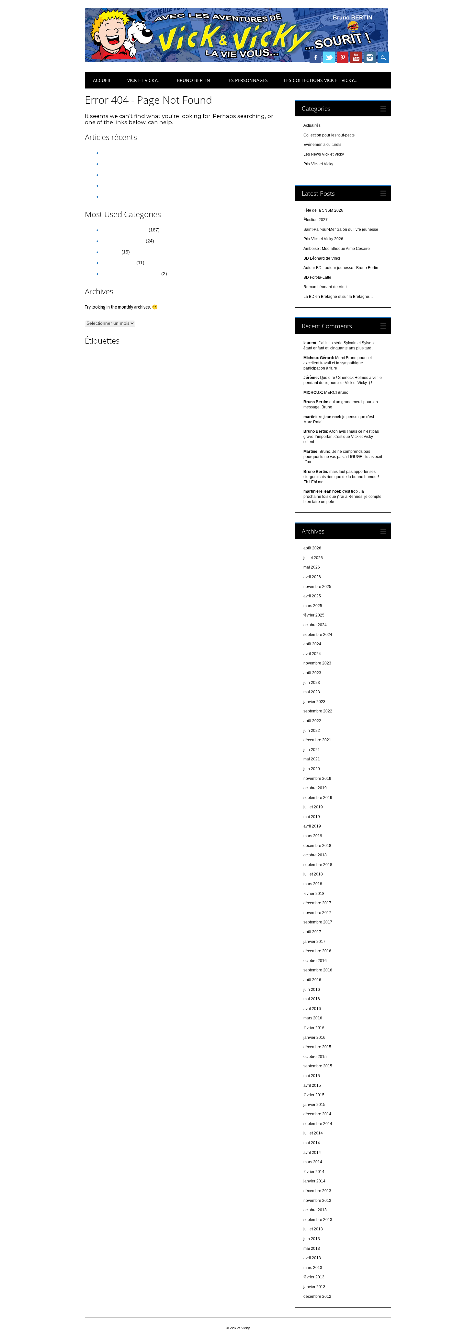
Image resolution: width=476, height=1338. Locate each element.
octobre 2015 (315, 1056)
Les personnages (247, 80)
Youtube (356, 57)
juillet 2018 (313, 874)
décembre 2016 (317, 951)
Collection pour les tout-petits (130, 273)
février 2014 (313, 1171)
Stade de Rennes (137, 430)
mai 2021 (311, 759)
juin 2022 (311, 730)
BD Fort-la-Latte (317, 277)
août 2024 (312, 644)
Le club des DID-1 (218, 405)
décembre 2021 (317, 740)
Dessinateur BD (108, 385)
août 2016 (312, 980)
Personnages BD (144, 414)
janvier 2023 (314, 701)
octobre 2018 (315, 855)
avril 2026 (312, 577)
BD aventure (186, 368)
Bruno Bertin (193, 80)
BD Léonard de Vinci (104, 377)
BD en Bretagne (216, 367)
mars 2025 (312, 606)
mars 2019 (312, 836)
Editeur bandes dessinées (159, 386)
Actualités (110, 251)
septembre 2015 (317, 1066)
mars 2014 (312, 1162)
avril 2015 (312, 1085)
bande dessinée (119, 365)
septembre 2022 (317, 711)
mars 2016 (312, 1018)
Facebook (315, 57)
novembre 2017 (317, 912)
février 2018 (313, 893)
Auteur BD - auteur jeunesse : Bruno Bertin (340, 267)
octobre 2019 (315, 788)
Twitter (329, 57)
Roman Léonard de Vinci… (327, 287)
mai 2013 (311, 1248)
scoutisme (237, 422)
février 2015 (313, 1095)
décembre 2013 (317, 1191)
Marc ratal (114, 413)
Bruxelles (212, 377)
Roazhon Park (240, 413)
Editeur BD (197, 386)
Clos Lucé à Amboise (243, 377)
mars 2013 (312, 1267)
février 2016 (313, 1028)
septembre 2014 (317, 1123)
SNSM (111, 430)
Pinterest (342, 57)
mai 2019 (311, 817)
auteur (145, 357)
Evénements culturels (122, 240)
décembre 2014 (317, 1114)
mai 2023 (311, 692)
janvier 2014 (314, 1181)
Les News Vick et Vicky (123, 229)
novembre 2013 (317, 1200)
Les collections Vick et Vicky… (320, 80)
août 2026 (312, 548)
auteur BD (176, 356)
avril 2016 (312, 1008)
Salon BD (176, 422)
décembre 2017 (317, 903)
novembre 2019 (317, 778)
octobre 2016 (315, 960)
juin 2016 (311, 989)
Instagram (370, 57)
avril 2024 (312, 653)
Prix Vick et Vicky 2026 (123, 185)
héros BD (210, 395)
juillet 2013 (313, 1229)
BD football (264, 367)
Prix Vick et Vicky (117, 262)
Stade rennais (169, 430)
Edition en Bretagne (131, 395)
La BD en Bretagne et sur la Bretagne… (338, 296)
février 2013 (313, 1277)
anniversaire (125, 358)
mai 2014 (311, 1143)
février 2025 (313, 615)
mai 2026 (311, 567)
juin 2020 (311, 769)
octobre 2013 (315, 1210)
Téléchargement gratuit (206, 430)
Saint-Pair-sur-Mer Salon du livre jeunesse (143, 174)
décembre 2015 (317, 1047)
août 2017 (312, 932)
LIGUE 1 (247, 405)
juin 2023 (311, 682)
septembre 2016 (317, 970)
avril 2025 (312, 596)
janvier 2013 (314, 1287)
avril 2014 (312, 1152)
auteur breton (228, 356)
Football (190, 396)
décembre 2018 (317, 845)
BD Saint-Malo (138, 377)
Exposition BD (166, 395)
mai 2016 (311, 999)
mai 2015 (311, 1076)
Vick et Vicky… (144, 80)
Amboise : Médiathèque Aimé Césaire (138, 196)
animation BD (98, 357)
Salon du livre (210, 422)
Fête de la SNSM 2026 (123, 152)
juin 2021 (311, 749)
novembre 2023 (317, 663)
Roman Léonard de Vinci (136, 422)
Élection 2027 (114, 163)
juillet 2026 (313, 558)
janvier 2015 (314, 1104)
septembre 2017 (317, 922)
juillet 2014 (313, 1133)
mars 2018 (312, 884)
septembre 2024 (317, 634)
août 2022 (312, 721)
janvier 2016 (314, 1037)
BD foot (244, 367)
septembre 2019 (317, 797)
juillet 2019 (313, 807)
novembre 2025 (317, 586)
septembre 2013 (317, 1219)
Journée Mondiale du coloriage (169, 405)
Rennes (209, 413)
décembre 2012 (317, 1296)
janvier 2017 (314, 941)
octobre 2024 (315, 625)
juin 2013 (311, 1239)
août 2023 (312, 673)
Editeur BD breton (227, 386)
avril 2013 (312, 1258)
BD (164, 365)
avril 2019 (312, 826)
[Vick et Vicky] (236, 60)
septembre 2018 (317, 865)
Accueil (102, 80)
